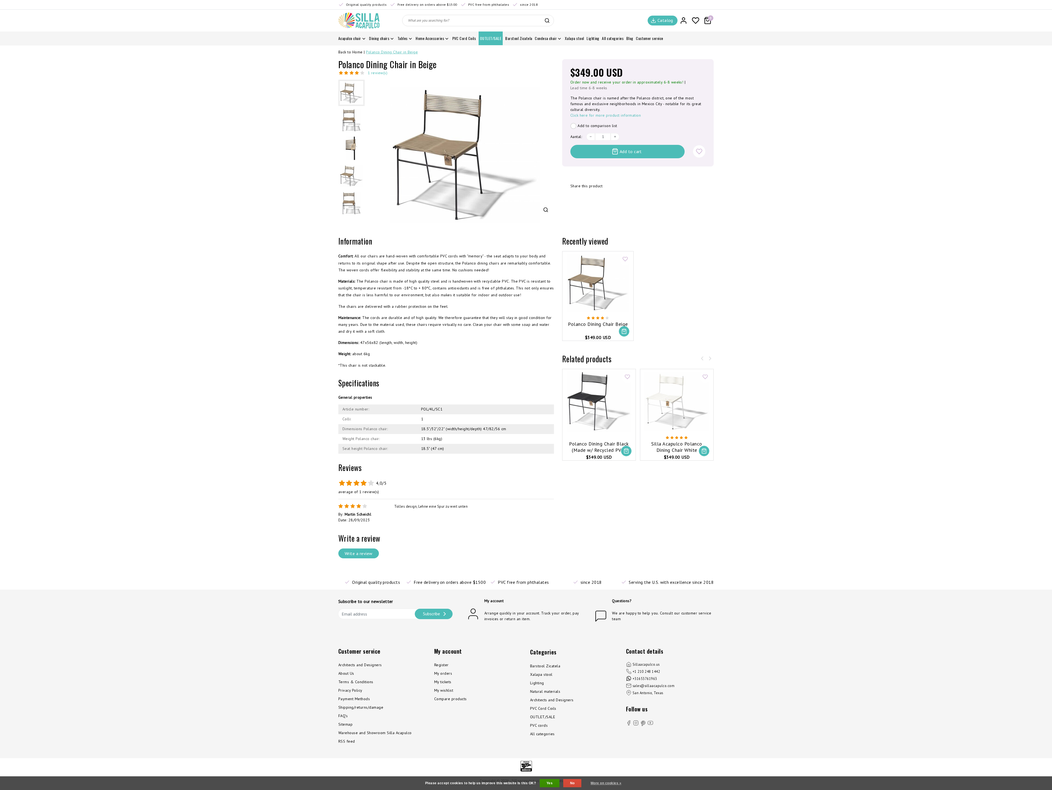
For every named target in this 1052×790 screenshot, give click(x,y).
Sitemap (345, 724)
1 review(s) (377, 72)
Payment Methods (354, 698)
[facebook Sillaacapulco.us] (628, 724)
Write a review (359, 553)
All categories (542, 733)
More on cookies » (606, 783)
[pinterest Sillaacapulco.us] (643, 723)
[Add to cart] (624, 331)
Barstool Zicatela (545, 665)
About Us (346, 673)
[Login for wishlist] (699, 151)
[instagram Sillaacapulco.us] (636, 724)
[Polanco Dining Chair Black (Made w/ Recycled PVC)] (599, 401)
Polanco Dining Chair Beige (598, 324)
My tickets (442, 681)
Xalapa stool (541, 674)
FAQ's (343, 715)
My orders (443, 673)
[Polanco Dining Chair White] (676, 401)
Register (441, 664)
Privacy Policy (350, 690)
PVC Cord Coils (543, 708)
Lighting (537, 682)
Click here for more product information (605, 115)
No (572, 783)
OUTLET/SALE (542, 716)
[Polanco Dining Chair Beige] (598, 282)
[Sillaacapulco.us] (358, 20)
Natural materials (545, 691)
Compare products (450, 698)
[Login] (683, 20)
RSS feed (346, 741)
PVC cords (539, 725)
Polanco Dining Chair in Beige (392, 52)
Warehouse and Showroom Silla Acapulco (375, 732)
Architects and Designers (360, 664)
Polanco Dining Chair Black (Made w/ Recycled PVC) (598, 447)
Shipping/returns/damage (360, 707)
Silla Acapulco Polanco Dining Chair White (676, 447)
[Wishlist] (695, 20)
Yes (550, 783)
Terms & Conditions (355, 681)
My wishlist (443, 690)
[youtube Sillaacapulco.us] (650, 724)
